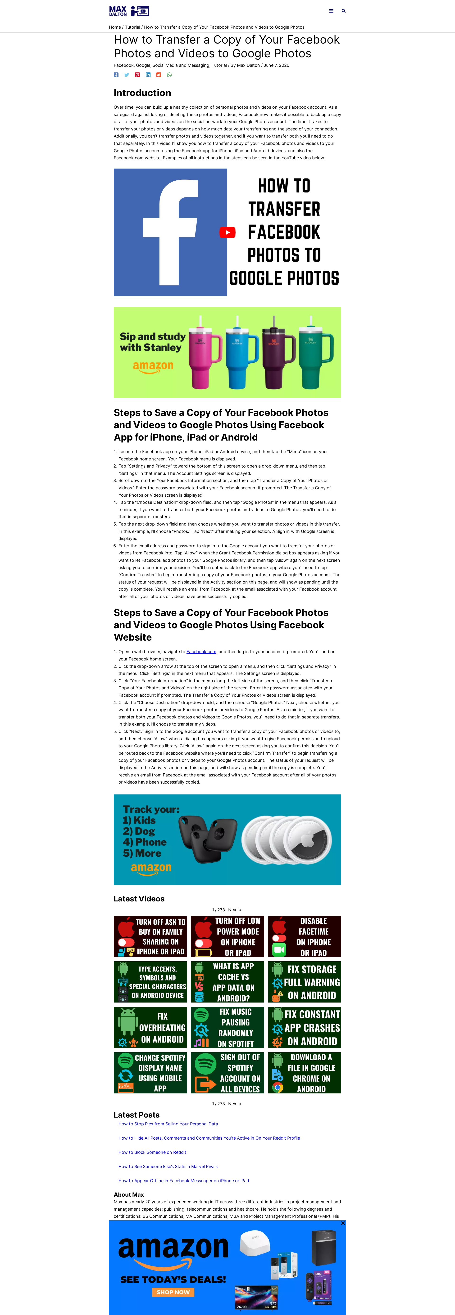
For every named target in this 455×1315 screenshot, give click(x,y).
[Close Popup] (343, 1223)
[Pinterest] (137, 74)
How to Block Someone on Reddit (152, 1152)
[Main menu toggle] (331, 11)
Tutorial (219, 65)
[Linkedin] (148, 74)
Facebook (124, 65)
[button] (344, 11)
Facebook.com (201, 651)
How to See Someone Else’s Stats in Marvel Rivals (168, 1166)
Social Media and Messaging (181, 65)
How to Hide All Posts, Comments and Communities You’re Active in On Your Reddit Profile (209, 1138)
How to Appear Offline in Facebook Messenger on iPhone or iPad (183, 1180)
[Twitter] (126, 74)
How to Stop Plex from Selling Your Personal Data (168, 1123)
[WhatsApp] (169, 74)
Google (143, 65)
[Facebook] (116, 74)
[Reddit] (158, 74)
